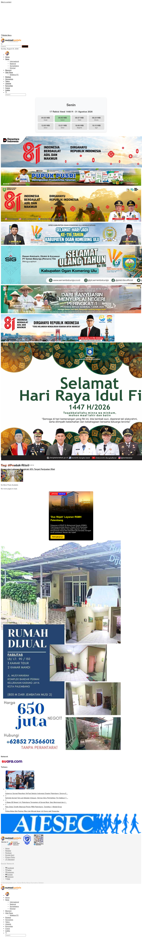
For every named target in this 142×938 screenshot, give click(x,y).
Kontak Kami (9, 855)
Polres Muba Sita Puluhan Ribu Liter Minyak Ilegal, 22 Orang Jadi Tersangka (32, 811)
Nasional (11, 465)
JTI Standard (9, 859)
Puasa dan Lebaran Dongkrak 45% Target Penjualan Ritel (28, 469)
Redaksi (8, 850)
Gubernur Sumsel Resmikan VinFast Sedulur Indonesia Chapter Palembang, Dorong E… (36, 793)
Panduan (8, 853)
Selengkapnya (57, 537)
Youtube (10, 874)
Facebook (10, 868)
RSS (8, 879)
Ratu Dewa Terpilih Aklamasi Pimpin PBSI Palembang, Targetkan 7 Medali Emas (33, 807)
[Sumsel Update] (11, 42)
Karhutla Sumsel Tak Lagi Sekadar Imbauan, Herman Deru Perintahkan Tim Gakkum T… (36, 798)
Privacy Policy (10, 857)
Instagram (10, 872)
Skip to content (6, 2)
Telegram (10, 877)
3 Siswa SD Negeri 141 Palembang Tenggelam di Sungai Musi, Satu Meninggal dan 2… (36, 802)
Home (7, 848)
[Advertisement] (67, 18)
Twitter (9, 870)
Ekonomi (4, 465)
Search (25, 46)
